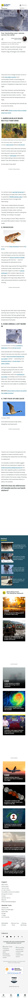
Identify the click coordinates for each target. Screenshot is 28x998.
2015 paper (13, 156)
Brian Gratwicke (14, 246)
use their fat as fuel (18, 192)
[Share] (2, 39)
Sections (22, 8)
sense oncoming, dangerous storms (11, 468)
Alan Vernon (10, 145)
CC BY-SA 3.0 (17, 348)
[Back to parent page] (4, 7)
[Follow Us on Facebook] (3, 937)
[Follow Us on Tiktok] (14, 937)
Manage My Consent (6, 894)
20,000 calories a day (16, 197)
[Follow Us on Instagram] (7, 937)
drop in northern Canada (17, 257)
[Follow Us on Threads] (18, 937)
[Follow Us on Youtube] (11, 937)
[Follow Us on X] (22, 937)
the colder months (10, 77)
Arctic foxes (16, 361)
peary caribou (5, 363)
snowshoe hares (6, 361)
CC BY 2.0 (22, 145)
